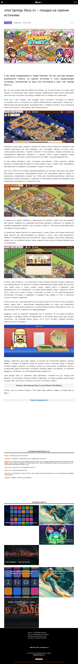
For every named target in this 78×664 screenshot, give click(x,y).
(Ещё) (48, 451)
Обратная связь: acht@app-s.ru (39, 647)
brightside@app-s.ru (39, 655)
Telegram (27, 390)
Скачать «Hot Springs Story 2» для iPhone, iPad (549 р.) (39, 385)
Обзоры (8, 23)
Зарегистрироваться (39, 400)
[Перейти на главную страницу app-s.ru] (39, 2)
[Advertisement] (39, 428)
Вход (75, 2)
